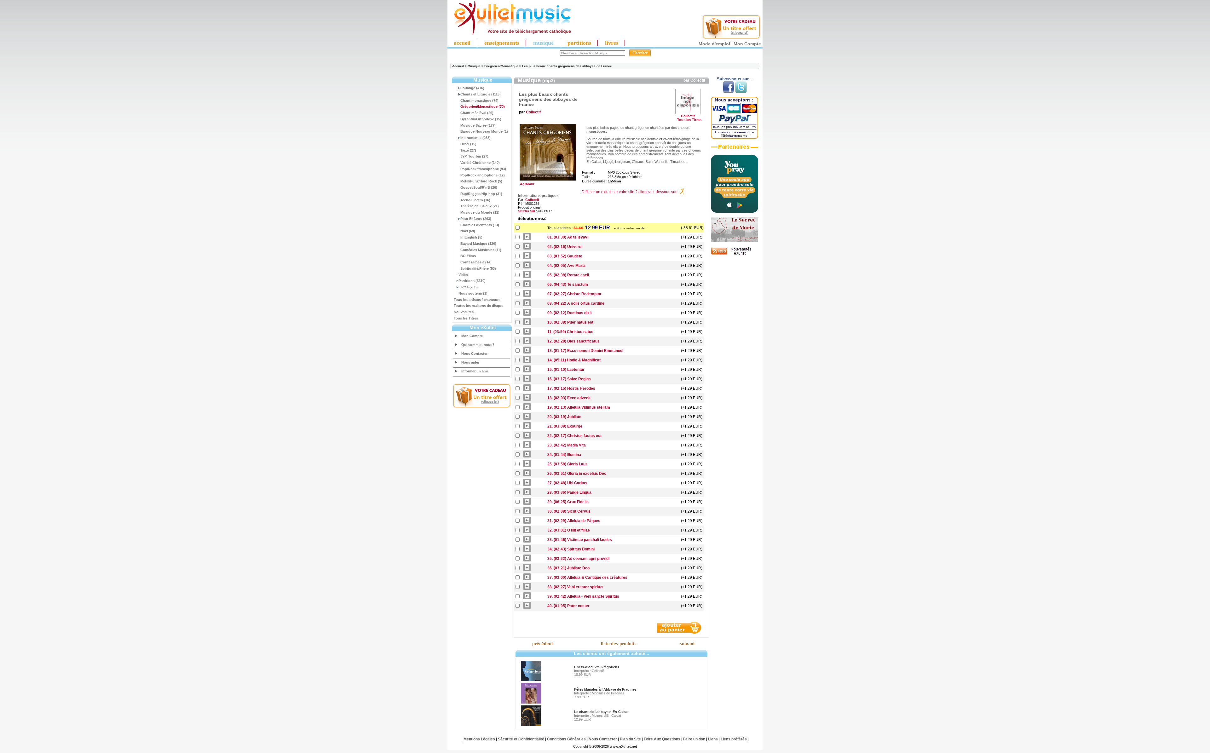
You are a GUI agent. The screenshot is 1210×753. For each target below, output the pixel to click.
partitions (579, 43)
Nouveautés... (465, 312)
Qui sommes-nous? (477, 345)
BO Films (468, 256)
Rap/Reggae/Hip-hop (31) (481, 194)
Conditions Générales (566, 739)
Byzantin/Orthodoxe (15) (480, 119)
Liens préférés (734, 739)
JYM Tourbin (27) (474, 156)
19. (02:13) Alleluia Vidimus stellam (578, 407)
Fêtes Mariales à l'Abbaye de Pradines (605, 689)
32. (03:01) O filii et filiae (568, 530)
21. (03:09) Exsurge (564, 426)
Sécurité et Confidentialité (521, 739)
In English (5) (471, 237)
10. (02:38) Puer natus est (570, 322)
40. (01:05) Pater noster (568, 606)
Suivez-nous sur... (734, 79)
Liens (713, 739)
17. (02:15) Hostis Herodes (571, 388)
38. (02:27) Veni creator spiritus (575, 587)
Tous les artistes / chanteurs (477, 300)
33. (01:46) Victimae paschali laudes (579, 539)
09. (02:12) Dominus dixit (569, 313)
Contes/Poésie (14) (476, 262)
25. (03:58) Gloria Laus (567, 464)
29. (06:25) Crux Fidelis (568, 502)
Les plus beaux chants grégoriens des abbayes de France (567, 66)
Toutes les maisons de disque (478, 306)
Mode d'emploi (714, 43)
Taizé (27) (468, 150)
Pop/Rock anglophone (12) (482, 175)
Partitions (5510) (472, 281)
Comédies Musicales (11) (480, 250)
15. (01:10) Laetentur (566, 369)
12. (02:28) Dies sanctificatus (573, 341)
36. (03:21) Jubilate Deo (568, 568)
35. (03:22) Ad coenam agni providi (578, 558)
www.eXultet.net (623, 746)
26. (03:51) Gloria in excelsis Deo (576, 473)
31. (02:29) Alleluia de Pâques (573, 521)
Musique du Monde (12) (479, 212)
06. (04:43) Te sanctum (567, 284)
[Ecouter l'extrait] (734, 149)
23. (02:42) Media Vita (566, 445)
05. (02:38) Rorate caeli (568, 275)
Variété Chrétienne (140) (480, 162)
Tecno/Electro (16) (475, 200)
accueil (462, 43)
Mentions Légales (479, 739)
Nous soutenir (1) (472, 293)
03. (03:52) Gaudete (564, 256)
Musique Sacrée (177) (478, 125)
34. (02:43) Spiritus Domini (571, 549)
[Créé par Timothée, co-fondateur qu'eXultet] (734, 211)
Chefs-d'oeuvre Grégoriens (596, 667)
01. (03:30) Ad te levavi (567, 237)
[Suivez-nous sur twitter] (741, 91)
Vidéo (463, 275)
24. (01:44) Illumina (564, 454)
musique (543, 43)
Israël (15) (468, 144)
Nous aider (470, 362)
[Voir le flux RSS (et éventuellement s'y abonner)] (734, 254)
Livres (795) (468, 287)
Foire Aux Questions (662, 739)
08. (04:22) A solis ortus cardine (575, 303)
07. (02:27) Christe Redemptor (574, 294)
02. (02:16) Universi (564, 246)
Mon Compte (747, 43)
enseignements (501, 43)
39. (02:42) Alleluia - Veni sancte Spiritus (583, 596)
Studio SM (526, 211)
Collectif (697, 80)
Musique (474, 66)
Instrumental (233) (475, 138)
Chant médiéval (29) (476, 113)
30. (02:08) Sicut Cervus (569, 511)
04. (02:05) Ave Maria (566, 265)
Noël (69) (467, 231)
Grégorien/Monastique (501, 66)
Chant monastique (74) (479, 100)
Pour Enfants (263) (475, 219)
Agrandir (526, 184)
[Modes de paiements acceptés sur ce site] (734, 137)
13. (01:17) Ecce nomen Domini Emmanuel (585, 350)
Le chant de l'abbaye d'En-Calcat (601, 712)
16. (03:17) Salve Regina (569, 379)
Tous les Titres (466, 318)
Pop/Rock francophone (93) (483, 169)
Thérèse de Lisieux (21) (479, 206)
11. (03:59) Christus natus (570, 332)
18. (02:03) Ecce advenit (569, 398)
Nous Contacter (474, 353)
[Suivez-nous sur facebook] (728, 91)
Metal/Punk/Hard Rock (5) (481, 181)
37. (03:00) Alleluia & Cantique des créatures (587, 577)
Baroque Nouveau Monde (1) (484, 131)
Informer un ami (474, 371)
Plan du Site (630, 739)
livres (611, 43)
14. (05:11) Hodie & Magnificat (574, 360)
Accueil (458, 66)
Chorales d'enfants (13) (479, 225)
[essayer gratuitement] (731, 38)
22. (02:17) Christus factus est (574, 436)
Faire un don (694, 739)
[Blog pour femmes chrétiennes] (734, 241)
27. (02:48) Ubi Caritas (567, 483)
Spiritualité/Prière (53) (478, 268)
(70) (482, 106)
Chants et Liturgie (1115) (480, 94)
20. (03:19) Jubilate (564, 417)
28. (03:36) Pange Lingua (569, 492)
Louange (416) (472, 88)
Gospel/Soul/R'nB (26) (478, 187)
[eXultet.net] (509, 34)
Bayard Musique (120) (478, 243)
